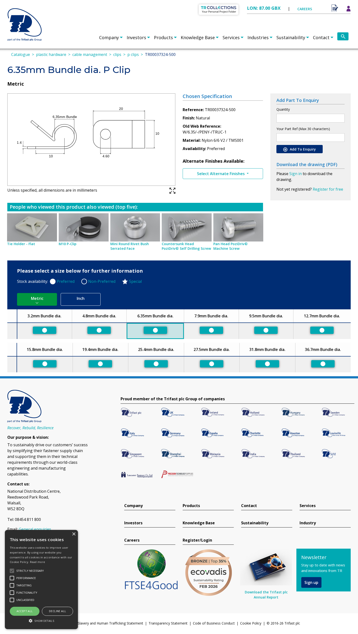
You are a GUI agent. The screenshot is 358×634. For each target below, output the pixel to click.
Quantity (283, 109)
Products (163, 37)
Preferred (66, 281)
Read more (37, 562)
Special (135, 281)
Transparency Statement (168, 623)
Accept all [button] (25, 611)
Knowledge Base (198, 37)
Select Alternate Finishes (221, 173)
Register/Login (197, 540)
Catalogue (20, 54)
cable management (89, 54)
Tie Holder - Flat (21, 243)
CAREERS (304, 9)
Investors (136, 37)
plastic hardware (51, 54)
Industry (308, 523)
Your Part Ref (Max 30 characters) (303, 128)
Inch (81, 298)
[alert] (41, 579)
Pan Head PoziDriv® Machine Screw (230, 246)
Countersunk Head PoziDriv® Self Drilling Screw (186, 246)
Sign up (311, 582)
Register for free (328, 189)
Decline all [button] (57, 611)
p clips (133, 54)
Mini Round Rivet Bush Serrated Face (129, 246)
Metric (37, 298)
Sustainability (290, 37)
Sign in (295, 173)
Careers (132, 540)
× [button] (73, 534)
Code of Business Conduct (214, 623)
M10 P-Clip (67, 243)
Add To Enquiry (302, 149)
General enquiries (35, 529)
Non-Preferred (101, 281)
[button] (41, 620)
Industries (258, 37)
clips (117, 54)
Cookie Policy (250, 623)
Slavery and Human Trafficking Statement (110, 623)
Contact (321, 37)
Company (109, 37)
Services (231, 37)
